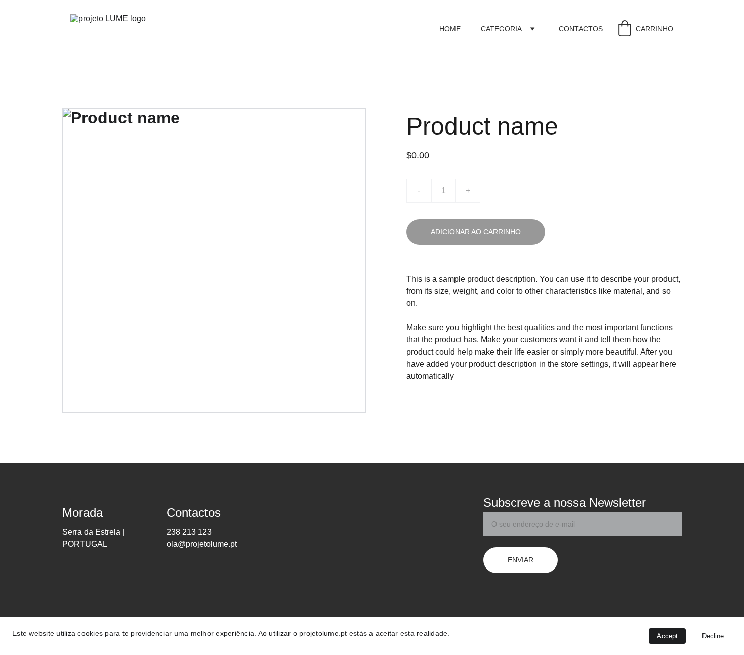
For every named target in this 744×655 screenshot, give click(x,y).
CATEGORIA (501, 29)
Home (450, 29)
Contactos (581, 29)
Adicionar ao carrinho (476, 232)
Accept (667, 636)
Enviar (520, 560)
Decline (713, 636)
